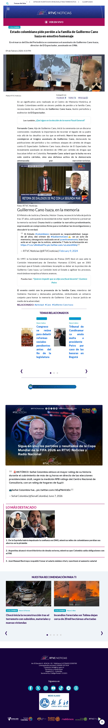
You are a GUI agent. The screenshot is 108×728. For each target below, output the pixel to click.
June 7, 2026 (55, 495)
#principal (39, 304)
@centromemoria (69, 239)
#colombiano (42, 234)
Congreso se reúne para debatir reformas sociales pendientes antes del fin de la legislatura (43, 342)
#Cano (48, 304)
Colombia (14, 27)
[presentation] (21, 370)
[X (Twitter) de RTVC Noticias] (38, 688)
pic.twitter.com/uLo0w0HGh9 (62, 245)
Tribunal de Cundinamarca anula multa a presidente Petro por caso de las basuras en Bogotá (76, 342)
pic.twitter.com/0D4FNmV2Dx (53, 490)
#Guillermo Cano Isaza (62, 304)
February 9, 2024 (68, 250)
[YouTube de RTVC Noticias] (53, 688)
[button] (50, 373)
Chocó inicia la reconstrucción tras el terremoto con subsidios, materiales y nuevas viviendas (28, 619)
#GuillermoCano (59, 237)
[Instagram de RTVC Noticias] (45, 688)
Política (41, 319)
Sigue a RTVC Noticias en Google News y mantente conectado (54, 387)
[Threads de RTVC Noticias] (76, 688)
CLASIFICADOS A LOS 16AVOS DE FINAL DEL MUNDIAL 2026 (56, 2)
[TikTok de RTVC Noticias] (60, 688)
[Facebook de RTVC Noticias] (30, 688)
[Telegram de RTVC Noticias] (68, 688)
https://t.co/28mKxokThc (34, 245)
